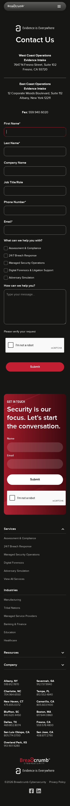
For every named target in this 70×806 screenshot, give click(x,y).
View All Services (14, 579)
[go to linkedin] (38, 791)
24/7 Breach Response (18, 546)
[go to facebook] (31, 791)
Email (10, 455)
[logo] (16, 6)
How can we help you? (19, 286)
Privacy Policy (57, 782)
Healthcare (10, 640)
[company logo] (35, 761)
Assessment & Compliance (20, 538)
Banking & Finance (15, 624)
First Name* (12, 123)
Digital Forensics (14, 562)
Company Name (15, 163)
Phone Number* (15, 202)
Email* (8, 222)
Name (10, 438)
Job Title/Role (13, 182)
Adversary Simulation (16, 571)
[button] (59, 6)
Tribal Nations (12, 608)
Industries (11, 590)
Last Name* (12, 143)
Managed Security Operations (22, 554)
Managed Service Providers (20, 616)
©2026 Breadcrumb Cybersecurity (25, 782)
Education (10, 632)
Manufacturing (12, 599)
